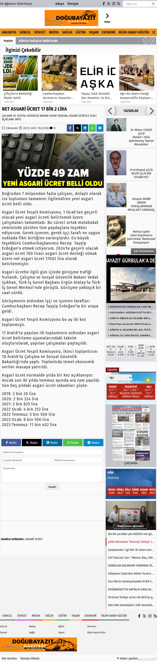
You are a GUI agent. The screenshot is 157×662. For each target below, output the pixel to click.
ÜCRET (39, 539)
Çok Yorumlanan (144, 251)
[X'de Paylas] (77, 128)
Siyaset (40, 32)
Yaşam (94, 32)
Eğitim (81, 32)
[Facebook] (104, 4)
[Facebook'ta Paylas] (70, 128)
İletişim (73, 4)
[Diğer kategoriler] (154, 32)
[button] (145, 41)
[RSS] (118, 4)
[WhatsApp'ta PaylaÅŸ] (92, 128)
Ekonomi (108, 32)
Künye (60, 4)
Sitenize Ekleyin (29, 658)
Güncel (25, 32)
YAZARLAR (130, 111)
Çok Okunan (118, 251)
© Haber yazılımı (128, 658)
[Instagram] (113, 4)
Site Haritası (9, 658)
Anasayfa (9, 32)
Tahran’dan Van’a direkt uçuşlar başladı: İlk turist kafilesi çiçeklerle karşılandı (67, 41)
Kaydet (52, 487)
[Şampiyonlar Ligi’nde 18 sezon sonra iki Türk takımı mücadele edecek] (131, 515)
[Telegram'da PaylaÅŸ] (99, 128)
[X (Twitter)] (108, 4)
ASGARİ (29, 539)
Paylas (13, 442)
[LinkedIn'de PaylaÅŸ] (85, 128)
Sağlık (67, 32)
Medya (54, 32)
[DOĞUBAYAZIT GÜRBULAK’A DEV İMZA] (131, 279)
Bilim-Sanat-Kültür (134, 32)
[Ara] (153, 4)
